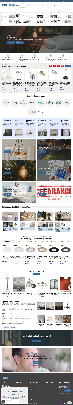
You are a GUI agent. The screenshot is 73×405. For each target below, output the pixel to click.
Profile (17, 387)
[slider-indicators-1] (35, 51)
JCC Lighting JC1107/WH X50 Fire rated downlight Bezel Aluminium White (7, 257)
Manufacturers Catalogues (49, 384)
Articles (46, 393)
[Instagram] (63, 393)
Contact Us (32, 391)
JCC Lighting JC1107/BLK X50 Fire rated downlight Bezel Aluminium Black (54, 257)
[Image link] (6, 103)
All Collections (47, 389)
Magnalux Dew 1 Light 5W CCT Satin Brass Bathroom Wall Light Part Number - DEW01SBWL (41, 84)
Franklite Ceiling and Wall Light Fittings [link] (42, 294)
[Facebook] (59, 393)
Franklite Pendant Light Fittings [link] (7, 294)
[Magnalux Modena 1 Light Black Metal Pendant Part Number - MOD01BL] (65, 74)
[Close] (27, 389)
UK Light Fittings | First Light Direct (32, 403)
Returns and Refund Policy (34, 397)
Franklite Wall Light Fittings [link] (31, 294)
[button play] (68, 369)
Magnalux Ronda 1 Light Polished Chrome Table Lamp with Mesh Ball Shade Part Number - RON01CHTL (18, 84)
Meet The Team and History (35, 387)
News (45, 395)
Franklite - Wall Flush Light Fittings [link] (53, 294)
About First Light (33, 384)
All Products (47, 387)
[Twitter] (61, 393)
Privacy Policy (32, 393)
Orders (17, 384)
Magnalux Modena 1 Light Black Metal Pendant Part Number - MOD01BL (65, 83)
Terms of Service (33, 395)
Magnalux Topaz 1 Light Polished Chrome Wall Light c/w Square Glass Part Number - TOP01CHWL (30, 84)
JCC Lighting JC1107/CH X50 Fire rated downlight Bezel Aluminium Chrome (18, 257)
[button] (4, 5)
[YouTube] (65, 393)
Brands (46, 391)
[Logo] (14, 5)
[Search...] (55, 5)
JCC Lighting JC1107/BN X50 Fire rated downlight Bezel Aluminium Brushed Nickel (30, 257)
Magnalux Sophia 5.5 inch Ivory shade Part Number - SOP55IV (6, 83)
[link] (11, 9)
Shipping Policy (32, 399)
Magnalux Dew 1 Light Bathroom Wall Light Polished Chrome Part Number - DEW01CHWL (54, 84)
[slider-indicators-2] (37, 51)
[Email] (67, 393)
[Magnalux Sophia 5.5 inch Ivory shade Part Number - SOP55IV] (7, 74)
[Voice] (53, 5)
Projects (31, 389)
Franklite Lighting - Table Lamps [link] (19, 294)
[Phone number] (69, 393)
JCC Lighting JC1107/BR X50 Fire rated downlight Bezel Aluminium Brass (42, 257)
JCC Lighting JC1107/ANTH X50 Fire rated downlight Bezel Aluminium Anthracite (65, 257)
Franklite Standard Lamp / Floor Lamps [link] (65, 294)
